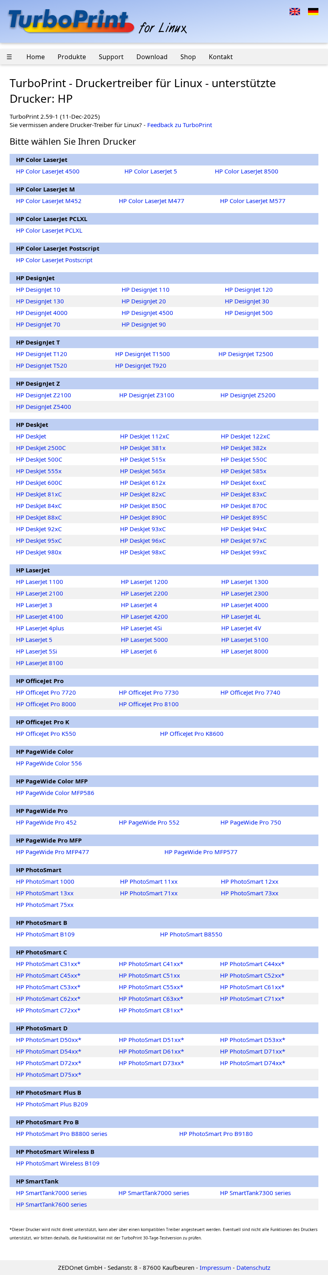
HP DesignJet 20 (144, 301)
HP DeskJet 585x (243, 471)
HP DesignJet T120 (41, 354)
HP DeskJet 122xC (245, 436)
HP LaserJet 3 (34, 605)
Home (35, 56)
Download (152, 56)
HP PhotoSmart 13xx (45, 893)
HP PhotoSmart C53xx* (48, 987)
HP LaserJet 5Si (36, 651)
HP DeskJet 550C (244, 459)
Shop (188, 56)
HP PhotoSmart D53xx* (252, 1040)
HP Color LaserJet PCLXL (49, 230)
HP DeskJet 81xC (39, 494)
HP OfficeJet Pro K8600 (192, 733)
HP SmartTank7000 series (51, 1193)
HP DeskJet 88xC (39, 517)
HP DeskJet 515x (143, 459)
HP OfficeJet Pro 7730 (149, 692)
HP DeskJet (31, 436)
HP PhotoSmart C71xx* (252, 998)
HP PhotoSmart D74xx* (252, 1063)
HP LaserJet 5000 (144, 639)
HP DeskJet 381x (143, 448)
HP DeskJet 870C (244, 506)
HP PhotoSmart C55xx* (151, 987)
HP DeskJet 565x (143, 471)
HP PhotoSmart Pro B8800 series (61, 1134)
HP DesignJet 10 (38, 289)
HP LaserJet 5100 (244, 639)
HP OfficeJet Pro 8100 (149, 704)
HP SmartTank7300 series (255, 1193)
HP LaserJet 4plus (40, 628)
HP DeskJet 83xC (243, 494)
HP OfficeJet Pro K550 (46, 733)
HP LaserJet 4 (139, 605)
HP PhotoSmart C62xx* (48, 998)
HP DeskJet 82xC (143, 494)
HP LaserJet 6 (139, 651)
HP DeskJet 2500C (41, 448)
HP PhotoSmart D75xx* (48, 1074)
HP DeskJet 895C (244, 517)
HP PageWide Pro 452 (46, 822)
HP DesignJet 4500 (147, 313)
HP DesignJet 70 (38, 324)
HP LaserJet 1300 (244, 582)
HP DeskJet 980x (39, 552)
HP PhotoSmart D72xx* (48, 1063)
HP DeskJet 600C (39, 482)
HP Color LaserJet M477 (151, 201)
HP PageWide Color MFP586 (55, 793)
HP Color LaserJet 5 (150, 171)
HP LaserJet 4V (241, 628)
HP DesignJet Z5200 (248, 395)
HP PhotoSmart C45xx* (48, 975)
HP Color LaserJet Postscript (54, 260)
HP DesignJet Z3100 (146, 395)
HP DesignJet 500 (249, 313)
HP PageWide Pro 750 (250, 822)
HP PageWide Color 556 (49, 763)
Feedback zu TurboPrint (179, 125)
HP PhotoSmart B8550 (191, 934)
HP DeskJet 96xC (143, 540)
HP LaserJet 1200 (144, 582)
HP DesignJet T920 (140, 365)
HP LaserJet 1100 (39, 582)
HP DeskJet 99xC (243, 552)
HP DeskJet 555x (39, 471)
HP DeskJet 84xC (39, 506)
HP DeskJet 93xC (143, 529)
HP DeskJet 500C (39, 459)
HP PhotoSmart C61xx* (252, 987)
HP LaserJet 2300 (244, 593)
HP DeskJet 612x (143, 482)
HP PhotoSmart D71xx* (252, 1051)
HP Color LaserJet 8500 (246, 171)
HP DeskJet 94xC (243, 529)
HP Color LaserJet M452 (49, 201)
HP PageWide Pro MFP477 (52, 852)
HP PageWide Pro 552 (149, 822)
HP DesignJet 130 (40, 301)
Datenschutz (253, 1267)
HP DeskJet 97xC (243, 540)
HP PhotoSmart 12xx (249, 881)
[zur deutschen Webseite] (313, 11)
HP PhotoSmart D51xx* (151, 1040)
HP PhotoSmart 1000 (45, 881)
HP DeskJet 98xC (143, 552)
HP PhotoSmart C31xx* (48, 964)
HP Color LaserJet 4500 (48, 171)
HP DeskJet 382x (243, 448)
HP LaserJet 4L (241, 616)
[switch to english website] (294, 11)
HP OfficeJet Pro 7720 (46, 692)
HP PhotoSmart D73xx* (151, 1063)
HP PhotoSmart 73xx (249, 893)
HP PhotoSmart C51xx (149, 975)
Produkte (72, 56)
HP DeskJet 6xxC (243, 482)
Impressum (215, 1267)
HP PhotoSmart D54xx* (48, 1051)
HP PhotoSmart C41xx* (151, 964)
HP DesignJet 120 (249, 289)
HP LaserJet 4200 (144, 616)
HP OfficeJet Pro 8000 (46, 704)
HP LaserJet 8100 (39, 663)
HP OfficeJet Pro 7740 (250, 692)
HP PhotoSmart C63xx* (151, 998)
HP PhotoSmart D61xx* (151, 1051)
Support (111, 56)
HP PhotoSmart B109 (45, 934)
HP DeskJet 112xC (144, 436)
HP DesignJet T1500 (142, 354)
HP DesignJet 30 (247, 301)
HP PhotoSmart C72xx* (48, 1010)
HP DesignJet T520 (41, 365)
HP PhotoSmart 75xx (45, 904)
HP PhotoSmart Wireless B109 (58, 1163)
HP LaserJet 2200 (144, 593)
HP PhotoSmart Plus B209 (52, 1104)
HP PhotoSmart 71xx (149, 893)
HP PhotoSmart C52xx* (252, 975)
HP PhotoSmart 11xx (149, 881)
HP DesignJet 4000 (42, 313)
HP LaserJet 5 (34, 639)
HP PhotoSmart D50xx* (48, 1040)
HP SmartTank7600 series (51, 1204)
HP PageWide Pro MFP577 (201, 852)
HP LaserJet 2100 (39, 593)
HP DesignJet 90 (144, 324)
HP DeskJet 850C (143, 506)
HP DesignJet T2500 (245, 354)
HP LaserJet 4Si (141, 628)
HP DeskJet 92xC (39, 529)
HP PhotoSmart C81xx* (151, 1010)
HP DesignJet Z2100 (43, 395)
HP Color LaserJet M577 (253, 201)
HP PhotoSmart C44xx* (252, 964)
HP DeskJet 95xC (39, 540)
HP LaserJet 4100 (39, 616)
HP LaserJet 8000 (244, 651)
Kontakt (221, 56)
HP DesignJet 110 (146, 289)
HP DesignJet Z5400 (43, 406)
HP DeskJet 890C (143, 517)
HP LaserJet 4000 (244, 605)
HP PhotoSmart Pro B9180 (216, 1134)
